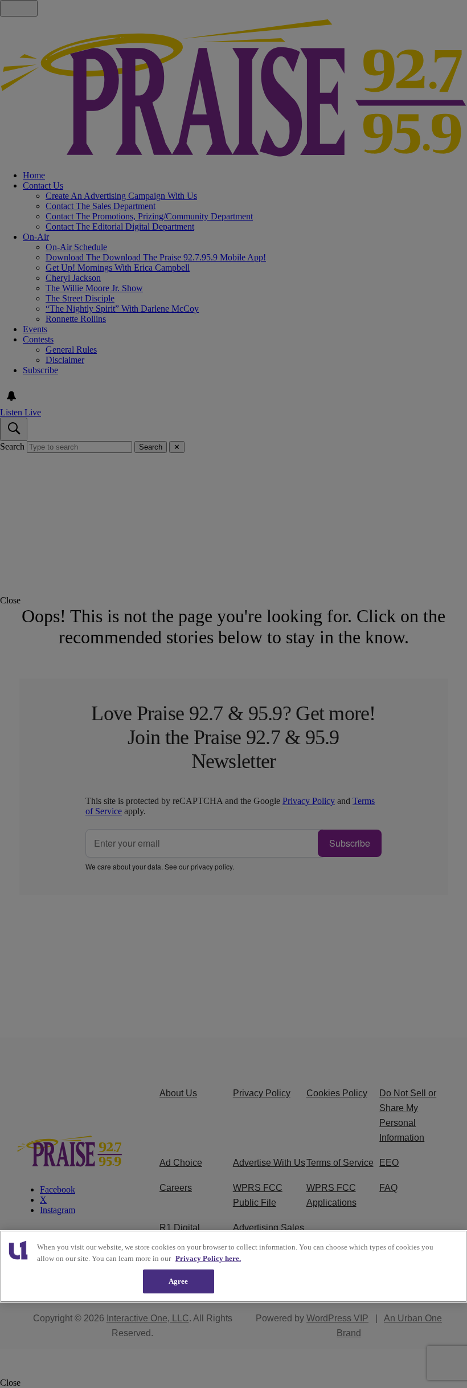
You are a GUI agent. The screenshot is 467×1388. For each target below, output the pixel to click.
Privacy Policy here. (208, 1258)
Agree (179, 1281)
